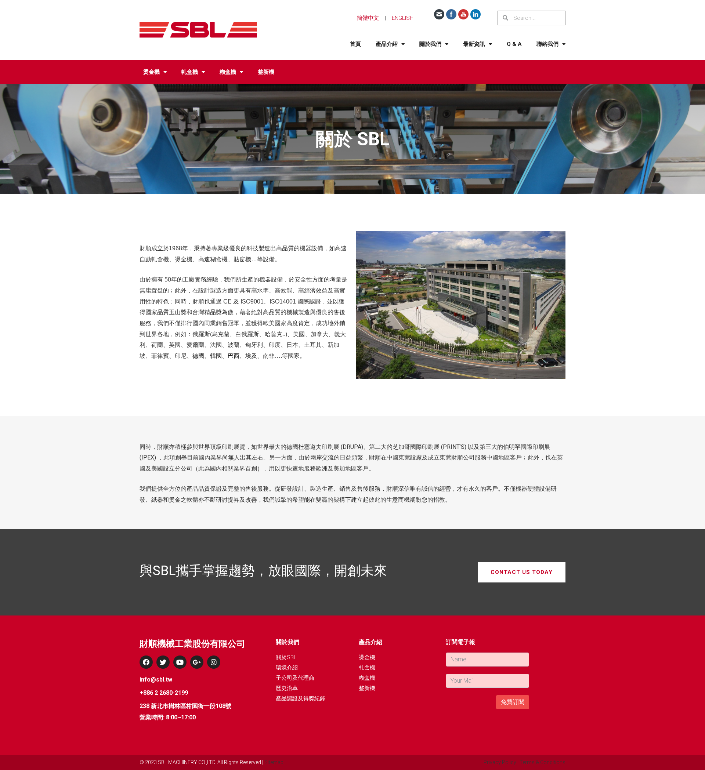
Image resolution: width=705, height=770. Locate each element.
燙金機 (151, 72)
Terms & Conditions (542, 762)
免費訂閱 (512, 701)
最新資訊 (474, 44)
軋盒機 (189, 72)
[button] (521, 572)
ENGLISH (402, 18)
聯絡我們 (547, 44)
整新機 (266, 72)
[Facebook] (146, 662)
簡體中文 (368, 18)
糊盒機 (228, 72)
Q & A (514, 44)
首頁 (355, 44)
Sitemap (273, 762)
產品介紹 (387, 44)
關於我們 (430, 44)
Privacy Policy (500, 762)
